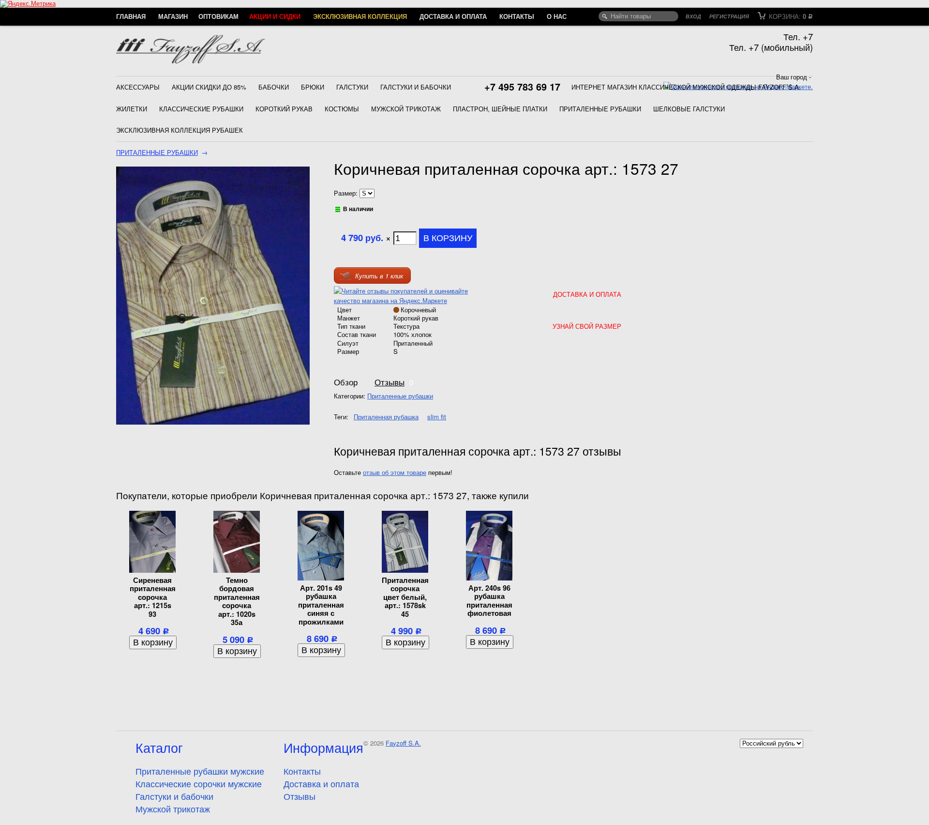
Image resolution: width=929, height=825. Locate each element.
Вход (693, 16)
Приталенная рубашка (386, 416)
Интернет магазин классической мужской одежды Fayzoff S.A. (686, 87)
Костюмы (342, 108)
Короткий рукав (284, 108)
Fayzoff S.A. (403, 743)
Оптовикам (218, 16)
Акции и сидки (274, 16)
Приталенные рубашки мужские (199, 770)
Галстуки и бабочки (415, 87)
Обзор (346, 382)
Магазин (173, 16)
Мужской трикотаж (406, 108)
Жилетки (131, 108)
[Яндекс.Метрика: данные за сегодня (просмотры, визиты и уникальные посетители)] (28, 4)
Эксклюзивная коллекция (360, 16)
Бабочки (273, 87)
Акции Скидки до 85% (209, 87)
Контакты (516, 16)
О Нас (557, 16)
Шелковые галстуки (689, 108)
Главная (131, 16)
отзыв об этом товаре (394, 472)
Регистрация (729, 16)
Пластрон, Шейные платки (500, 108)
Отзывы (390, 382)
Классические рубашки (201, 108)
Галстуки (352, 87)
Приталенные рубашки (600, 108)
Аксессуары (138, 87)
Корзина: (790, 16)
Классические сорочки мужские (198, 783)
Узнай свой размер (587, 326)
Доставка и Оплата (587, 294)
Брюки (312, 87)
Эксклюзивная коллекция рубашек (179, 130)
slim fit (436, 416)
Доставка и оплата (453, 16)
